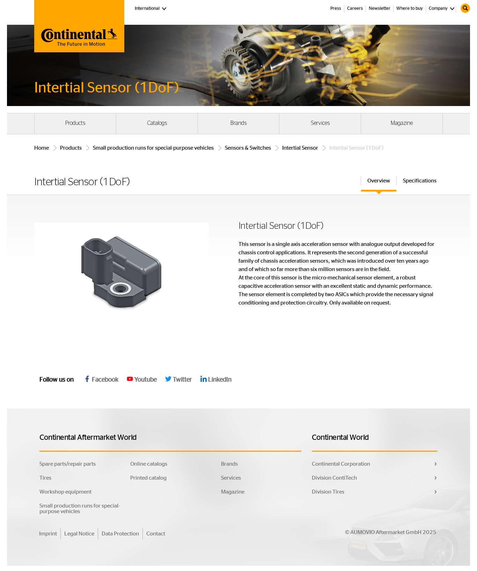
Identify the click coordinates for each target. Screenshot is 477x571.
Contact (155, 533)
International (151, 8)
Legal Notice (79, 533)
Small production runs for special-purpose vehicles (153, 148)
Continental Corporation (341, 464)
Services (320, 123)
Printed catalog (148, 478)
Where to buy (409, 8)
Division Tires (328, 492)
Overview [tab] (378, 180)
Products (75, 123)
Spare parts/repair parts (67, 464)
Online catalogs (148, 464)
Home (41, 148)
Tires (45, 478)
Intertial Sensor (300, 148)
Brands (238, 123)
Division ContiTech (334, 478)
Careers (355, 8)
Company (438, 8)
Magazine (402, 123)
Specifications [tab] (419, 180)
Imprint (48, 533)
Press (335, 8)
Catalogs (157, 123)
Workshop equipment (65, 492)
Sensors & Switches (248, 148)
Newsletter (379, 8)
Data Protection (120, 533)
